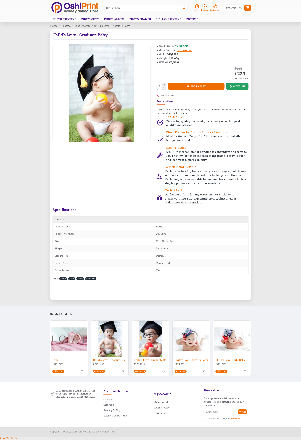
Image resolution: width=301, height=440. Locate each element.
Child (63, 278)
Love (55, 360)
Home (54, 25)
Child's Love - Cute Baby (230, 360)
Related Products (61, 314)
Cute (71, 278)
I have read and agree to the (224, 418)
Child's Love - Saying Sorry (192, 360)
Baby (80, 278)
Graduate (90, 278)
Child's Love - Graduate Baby (110, 360)
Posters (66, 25)
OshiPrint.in (184, 50)
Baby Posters (82, 25)
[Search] (184, 8)
